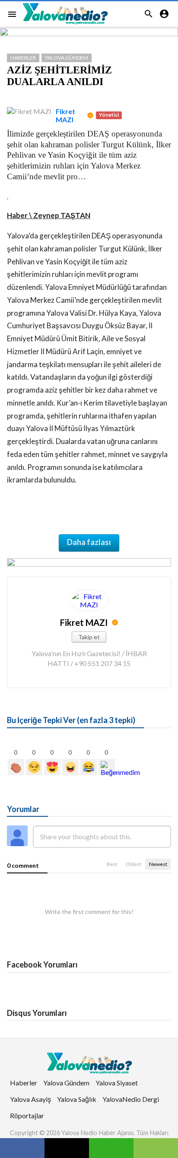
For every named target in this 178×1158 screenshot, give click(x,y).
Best (112, 864)
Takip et (89, 637)
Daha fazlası (89, 542)
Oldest (133, 864)
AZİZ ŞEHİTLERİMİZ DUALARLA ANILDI (59, 75)
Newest (158, 864)
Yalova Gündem (66, 57)
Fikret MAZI (65, 115)
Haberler (23, 57)
